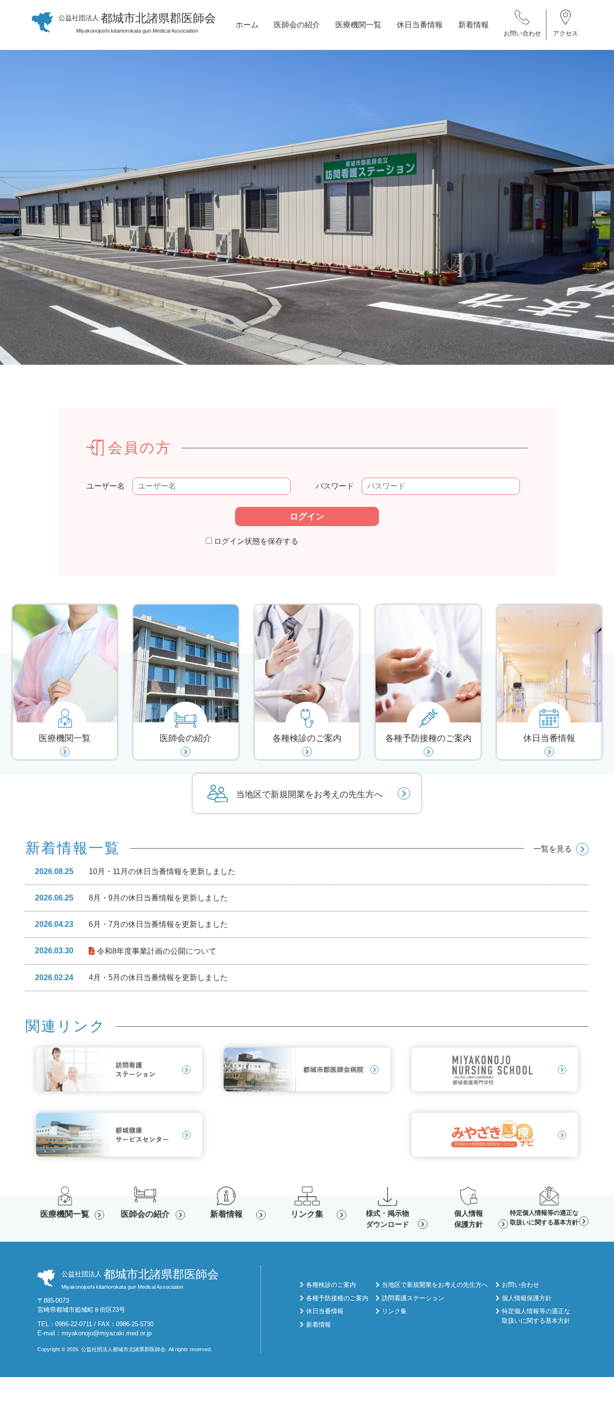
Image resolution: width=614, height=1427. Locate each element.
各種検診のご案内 (331, 1284)
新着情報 (473, 25)
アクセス (565, 33)
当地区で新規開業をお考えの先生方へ (309, 794)
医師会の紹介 (297, 25)
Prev (11, 212)
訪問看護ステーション (413, 1298)
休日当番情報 (420, 25)
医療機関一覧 (358, 25)
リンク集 (307, 1214)
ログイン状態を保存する (255, 541)
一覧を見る (552, 849)
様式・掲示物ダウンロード (387, 1218)
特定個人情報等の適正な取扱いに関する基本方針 (544, 1217)
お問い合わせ (522, 33)
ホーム (247, 25)
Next (602, 212)
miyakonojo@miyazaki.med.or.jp (106, 1333)
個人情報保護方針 (468, 1218)
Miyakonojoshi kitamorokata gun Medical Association (137, 23)
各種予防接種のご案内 (337, 1298)
